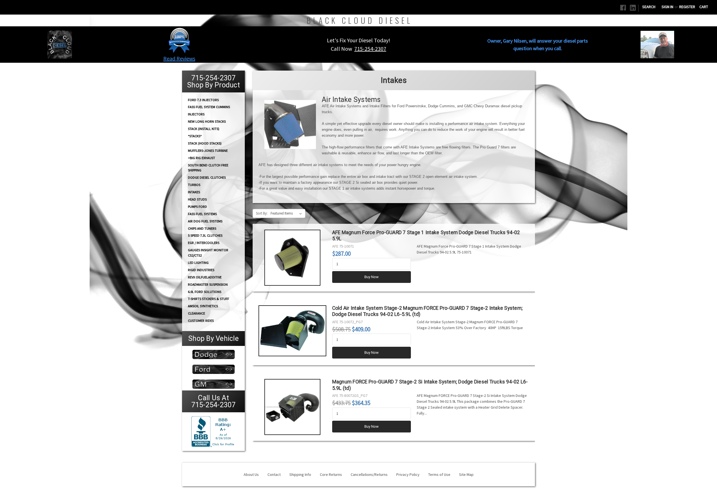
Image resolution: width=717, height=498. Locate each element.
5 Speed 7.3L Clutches (205, 235)
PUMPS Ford (197, 206)
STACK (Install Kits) (203, 129)
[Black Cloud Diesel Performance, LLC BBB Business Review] (213, 431)
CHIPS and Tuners (202, 228)
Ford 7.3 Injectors (203, 99)
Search (648, 6)
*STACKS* (195, 136)
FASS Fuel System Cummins (209, 107)
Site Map (466, 474)
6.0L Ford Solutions (204, 292)
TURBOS (194, 185)
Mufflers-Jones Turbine (208, 150)
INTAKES (194, 192)
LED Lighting (198, 262)
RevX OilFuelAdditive (205, 277)
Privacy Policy (408, 474)
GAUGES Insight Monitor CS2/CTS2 (208, 252)
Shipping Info (300, 474)
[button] (179, 40)
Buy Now (371, 277)
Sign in (667, 6)
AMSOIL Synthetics (203, 306)
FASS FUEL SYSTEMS (202, 214)
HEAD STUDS (197, 199)
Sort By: (261, 213)
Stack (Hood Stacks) (205, 143)
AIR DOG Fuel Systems (205, 221)
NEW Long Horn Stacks (207, 121)
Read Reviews (179, 58)
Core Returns (331, 474)
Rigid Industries (201, 270)
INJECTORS (196, 114)
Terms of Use (439, 474)
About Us (251, 474)
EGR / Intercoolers (203, 243)
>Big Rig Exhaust (201, 158)
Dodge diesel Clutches (207, 177)
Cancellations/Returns (369, 474)
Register (687, 6)
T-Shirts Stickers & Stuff (208, 299)
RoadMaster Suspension (208, 284)
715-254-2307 (370, 48)
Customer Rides (201, 320)
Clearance (196, 313)
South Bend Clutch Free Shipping (208, 167)
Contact (274, 474)
